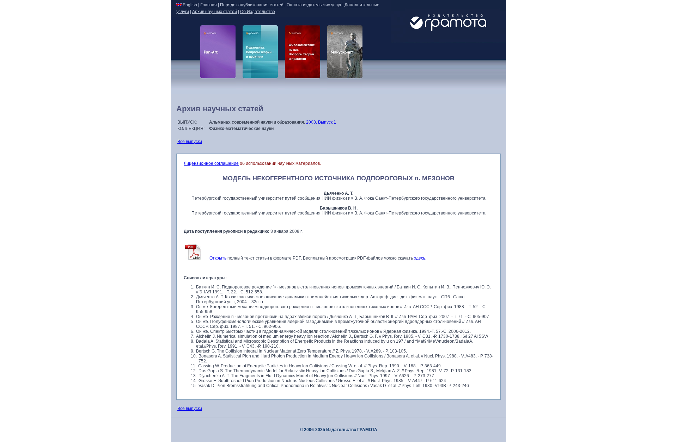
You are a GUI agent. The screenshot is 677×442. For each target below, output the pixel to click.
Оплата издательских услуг (314, 4)
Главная (208, 4)
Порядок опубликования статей (251, 4)
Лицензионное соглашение (211, 163)
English (190, 4)
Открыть (218, 258)
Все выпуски (189, 141)
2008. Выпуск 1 (321, 122)
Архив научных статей (214, 11)
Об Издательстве (257, 11)
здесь (419, 258)
